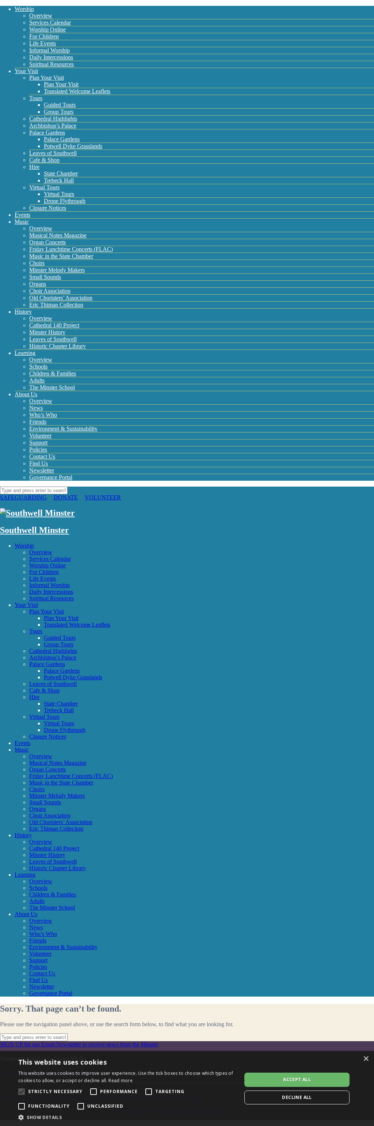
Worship (24, 9)
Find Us (38, 463)
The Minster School (52, 387)
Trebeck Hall (59, 180)
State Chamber (61, 173)
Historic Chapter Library (57, 346)
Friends (37, 422)
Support (38, 442)
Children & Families (52, 373)
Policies (38, 449)
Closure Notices (47, 208)
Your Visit (26, 71)
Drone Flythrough (64, 201)
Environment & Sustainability (63, 429)
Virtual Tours (44, 187)
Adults (37, 380)
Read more (120, 1080)
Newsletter (41, 470)
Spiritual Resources (51, 64)
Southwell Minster (34, 530)
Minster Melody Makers (57, 270)
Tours (35, 98)
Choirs (37, 263)
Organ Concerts (47, 242)
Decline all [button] (297, 1097)
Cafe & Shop (44, 160)
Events (22, 215)
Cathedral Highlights (53, 119)
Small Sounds (45, 277)
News (36, 408)
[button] (126, 1117)
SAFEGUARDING (23, 497)
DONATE (66, 497)
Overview (40, 15)
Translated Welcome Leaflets (77, 91)
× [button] (366, 1059)
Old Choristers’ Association (60, 298)
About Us (26, 394)
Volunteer (40, 435)
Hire (34, 167)
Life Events (42, 43)
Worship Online (47, 29)
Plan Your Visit (46, 78)
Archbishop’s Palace (52, 125)
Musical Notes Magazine (58, 235)
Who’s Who (43, 415)
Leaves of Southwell (53, 153)
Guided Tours (60, 105)
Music (22, 222)
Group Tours (58, 112)
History (23, 312)
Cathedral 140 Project (54, 325)
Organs (37, 284)
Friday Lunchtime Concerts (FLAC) (71, 249)
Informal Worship (49, 50)
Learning (25, 353)
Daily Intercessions (51, 57)
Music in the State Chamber (61, 256)
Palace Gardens (47, 132)
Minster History (47, 332)
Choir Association (49, 291)
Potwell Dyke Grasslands (73, 146)
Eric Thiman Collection (56, 305)
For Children (44, 36)
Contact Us (42, 456)
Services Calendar (50, 22)
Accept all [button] (297, 1079)
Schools (38, 366)
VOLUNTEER (103, 497)
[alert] (187, 1088)
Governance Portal (50, 477)
